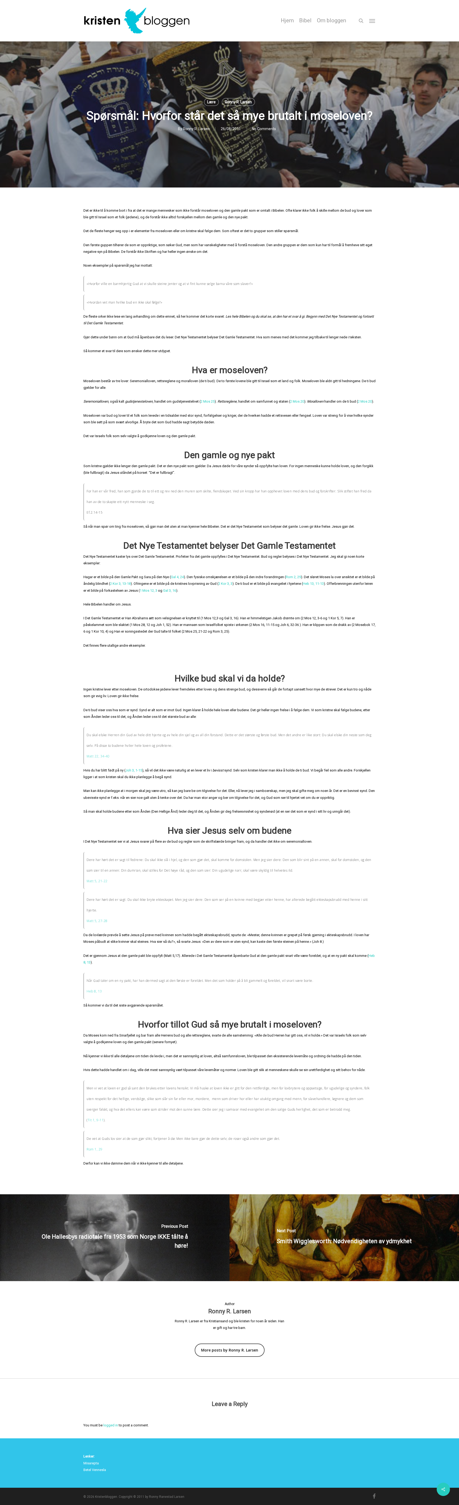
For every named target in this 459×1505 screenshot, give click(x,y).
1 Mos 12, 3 (148, 590)
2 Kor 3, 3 (225, 584)
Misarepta (91, 1463)
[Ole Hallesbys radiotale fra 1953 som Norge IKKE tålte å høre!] (115, 1237)
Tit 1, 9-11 (96, 1120)
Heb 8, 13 (94, 991)
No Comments (264, 129)
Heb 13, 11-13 (313, 584)
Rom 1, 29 (95, 1149)
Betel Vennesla (94, 1470)
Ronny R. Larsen (238, 102)
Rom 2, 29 (293, 577)
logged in (110, 1425)
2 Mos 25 (208, 401)
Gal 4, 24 (177, 577)
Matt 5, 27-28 (97, 921)
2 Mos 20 (297, 401)
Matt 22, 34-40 (98, 756)
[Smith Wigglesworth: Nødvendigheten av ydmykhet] (344, 1237)
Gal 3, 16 (169, 590)
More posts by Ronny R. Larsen (229, 1350)
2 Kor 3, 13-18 (120, 584)
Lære (211, 102)
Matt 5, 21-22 (97, 881)
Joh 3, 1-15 (133, 770)
